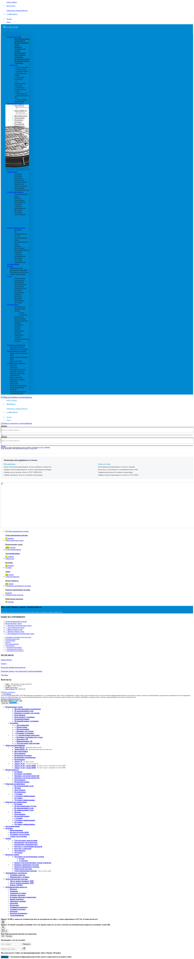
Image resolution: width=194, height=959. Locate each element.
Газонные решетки (17, 347)
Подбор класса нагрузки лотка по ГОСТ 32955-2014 (23, 472)
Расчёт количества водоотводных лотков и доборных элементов (27, 467)
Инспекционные (16, 268)
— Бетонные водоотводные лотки (18, 625)
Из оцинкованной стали (24, 810)
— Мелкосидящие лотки (14, 632)
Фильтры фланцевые (18, 391)
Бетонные (18, 174)
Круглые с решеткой (18, 297)
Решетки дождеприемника (16, 228)
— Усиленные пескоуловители (13, 649)
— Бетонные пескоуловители (13, 647)
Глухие (21, 313)
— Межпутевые (20, 69)
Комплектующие (12, 304)
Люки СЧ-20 (20, 135)
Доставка (9, 19)
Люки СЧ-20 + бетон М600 (21, 149)
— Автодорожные (21, 67)
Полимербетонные (21, 190)
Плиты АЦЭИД (16, 361)
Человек (9, 936)
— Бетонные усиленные (19, 78)
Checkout (13, 703)
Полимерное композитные (19, 125)
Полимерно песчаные (18, 121)
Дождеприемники (13, 264)
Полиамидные (19, 202)
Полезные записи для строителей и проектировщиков (21, 671)
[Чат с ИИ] (3, 922)
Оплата (9, 22)
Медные (17, 198)
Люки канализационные (15, 103)
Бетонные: (14, 65)
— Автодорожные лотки (14, 627)
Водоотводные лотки (14, 37)
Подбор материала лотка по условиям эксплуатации (23, 475)
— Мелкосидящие (21, 71)
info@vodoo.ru (14, 687)
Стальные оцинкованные (20, 207)
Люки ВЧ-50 (27, 747)
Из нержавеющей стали (23, 786)
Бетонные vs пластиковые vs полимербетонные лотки (118, 469)
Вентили (13, 365)
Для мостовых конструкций (19, 279)
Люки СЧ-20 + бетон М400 (21, 140)
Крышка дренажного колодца (19, 325)
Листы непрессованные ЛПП (22, 883)
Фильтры (13, 389)
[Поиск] (2, 434)
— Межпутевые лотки (14, 629)
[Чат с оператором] (3, 927)
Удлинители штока (17, 387)
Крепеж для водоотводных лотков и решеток (21, 319)
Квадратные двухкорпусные (20, 283)
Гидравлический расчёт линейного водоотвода (115, 472)
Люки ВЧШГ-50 (33, 749)
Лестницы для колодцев (19, 272)
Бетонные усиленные (18, 177)
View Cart (5, 703)
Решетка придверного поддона (19, 331)
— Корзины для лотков (23, 731)
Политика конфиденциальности (13, 667)
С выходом (23, 315)
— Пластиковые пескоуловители (14, 651)
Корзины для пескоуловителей (20, 181)
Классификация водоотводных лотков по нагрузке (116, 467)
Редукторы (14, 383)
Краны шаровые (16, 377)
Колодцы (10, 266)
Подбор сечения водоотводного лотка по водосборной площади (27, 469)
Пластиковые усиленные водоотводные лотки (18, 637)
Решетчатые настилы (19, 336)
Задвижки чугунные (17, 369)
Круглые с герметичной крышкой (19, 292)
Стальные (18, 204)
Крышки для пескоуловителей (20, 185)
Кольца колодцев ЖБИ (18, 270)
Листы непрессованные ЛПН (22, 881)
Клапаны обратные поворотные (17, 374)
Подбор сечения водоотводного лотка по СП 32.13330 (118, 475)
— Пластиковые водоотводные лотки (19, 634)
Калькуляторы (6, 660)
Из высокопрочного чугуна (20, 234)
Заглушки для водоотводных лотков (19, 309)
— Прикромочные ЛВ (23, 741)
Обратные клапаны (17, 379)
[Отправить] (24, 948)
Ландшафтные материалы (16, 345)
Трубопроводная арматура (16, 363)
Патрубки (13, 381)
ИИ (3, 936)
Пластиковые (19, 118)
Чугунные (18, 210)
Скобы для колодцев (17, 274)
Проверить (26, 944)
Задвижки (14, 367)
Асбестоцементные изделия (16, 351)
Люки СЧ (19, 131)
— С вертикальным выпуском (19, 83)
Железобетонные (20, 116)
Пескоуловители (12, 172)
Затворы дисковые (17, 371)
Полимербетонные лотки (12, 639)
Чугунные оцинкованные (20, 213)
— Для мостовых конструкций (21, 100)
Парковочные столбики (19, 349)
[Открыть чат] (4, 931)
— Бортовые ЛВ (20, 93)
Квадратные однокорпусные (20, 287)
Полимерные (19, 128)
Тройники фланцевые (18, 385)
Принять (4, 957)
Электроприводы (16, 393)
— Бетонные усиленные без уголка (20, 89)
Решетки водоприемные (15, 192)
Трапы (9, 276)
